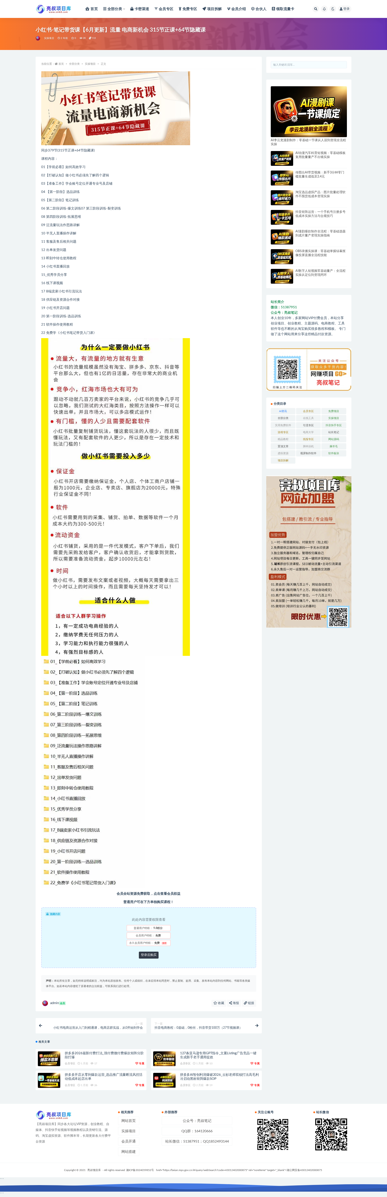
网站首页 (128, 1121)
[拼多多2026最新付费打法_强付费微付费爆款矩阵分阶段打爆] (49, 1058)
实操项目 (49, 38)
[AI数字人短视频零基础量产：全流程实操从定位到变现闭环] (282, 276)
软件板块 (333, 453)
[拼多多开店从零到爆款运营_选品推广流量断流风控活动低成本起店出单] (49, 1080)
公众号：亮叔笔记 (197, 1121)
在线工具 (308, 418)
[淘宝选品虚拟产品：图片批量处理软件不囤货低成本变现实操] (282, 197)
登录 (346, 9)
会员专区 (70, 1063)
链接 (250, 1003)
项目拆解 (283, 460)
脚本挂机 (308, 446)
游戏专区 (283, 432)
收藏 (220, 1003)
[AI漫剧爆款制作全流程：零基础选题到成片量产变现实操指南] (282, 236)
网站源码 (333, 439)
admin (57, 1003)
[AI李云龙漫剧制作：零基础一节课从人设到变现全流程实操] (309, 111)
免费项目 (333, 411)
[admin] (38, 38)
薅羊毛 (334, 446)
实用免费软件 (283, 425)
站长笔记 (333, 432)
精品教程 (283, 439)
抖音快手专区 (334, 425)
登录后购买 (149, 955)
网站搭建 (128, 1152)
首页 (61, 64)
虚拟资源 (283, 453)
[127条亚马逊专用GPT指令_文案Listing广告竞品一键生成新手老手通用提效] (164, 1058)
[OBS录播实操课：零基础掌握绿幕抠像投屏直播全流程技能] (282, 256)
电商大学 (308, 432)
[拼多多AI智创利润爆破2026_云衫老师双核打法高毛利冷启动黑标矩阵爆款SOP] (164, 1080)
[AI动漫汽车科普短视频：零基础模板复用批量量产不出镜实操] (282, 158)
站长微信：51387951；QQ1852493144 (197, 1141)
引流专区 (308, 425)
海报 (235, 1003)
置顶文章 (283, 446)
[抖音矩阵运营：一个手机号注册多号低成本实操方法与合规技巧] (282, 217)
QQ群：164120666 (197, 1131)
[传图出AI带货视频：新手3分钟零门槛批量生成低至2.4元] (282, 178)
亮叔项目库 (94, 1170)
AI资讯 (283, 411)
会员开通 (128, 1141)
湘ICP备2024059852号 (140, 1170)
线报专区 (308, 439)
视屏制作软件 (308, 453)
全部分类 (74, 64)
